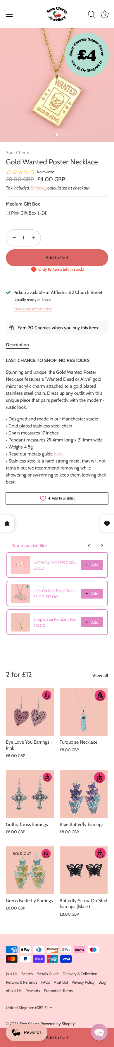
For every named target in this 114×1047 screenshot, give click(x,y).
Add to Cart (57, 1037)
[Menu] (9, 14)
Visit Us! (61, 982)
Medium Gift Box (23, 204)
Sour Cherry (17, 152)
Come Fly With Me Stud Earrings (55, 562)
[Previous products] (89, 546)
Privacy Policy (83, 982)
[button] (99, 1032)
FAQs (45, 982)
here (58, 454)
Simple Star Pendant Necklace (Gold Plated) (55, 619)
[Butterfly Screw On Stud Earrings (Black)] (84, 870)
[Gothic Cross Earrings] (30, 794)
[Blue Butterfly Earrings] (84, 794)
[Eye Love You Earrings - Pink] (30, 712)
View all (100, 675)
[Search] (91, 15)
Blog (102, 982)
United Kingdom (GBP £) (27, 1007)
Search (27, 973)
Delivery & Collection (80, 973)
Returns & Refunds (21, 982)
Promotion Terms (58, 990)
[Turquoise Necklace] (84, 712)
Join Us (12, 973)
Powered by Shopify (58, 1023)
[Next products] (102, 546)
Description (17, 344)
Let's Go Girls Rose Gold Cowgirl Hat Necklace (55, 590)
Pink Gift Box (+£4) (29, 213)
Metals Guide (48, 973)
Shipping (38, 188)
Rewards (32, 990)
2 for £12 (19, 674)
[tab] (20, 344)
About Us (14, 990)
